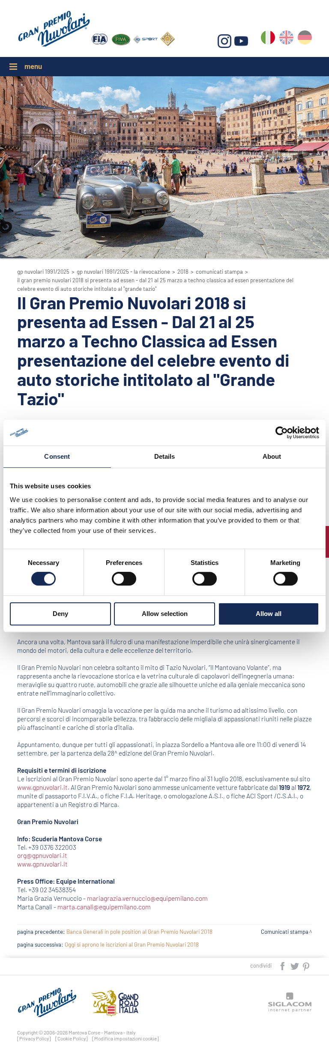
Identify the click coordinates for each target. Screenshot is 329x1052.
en (286, 39)
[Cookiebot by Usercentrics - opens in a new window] (281, 432)
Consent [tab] (57, 456)
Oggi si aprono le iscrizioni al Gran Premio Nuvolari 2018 (132, 944)
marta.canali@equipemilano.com (104, 907)
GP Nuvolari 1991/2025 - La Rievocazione (123, 271)
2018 (182, 271)
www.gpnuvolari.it (42, 787)
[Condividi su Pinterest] (306, 965)
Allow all (268, 613)
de (305, 39)
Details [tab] (164, 456)
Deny (60, 613)
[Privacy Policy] (34, 1038)
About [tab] (272, 456)
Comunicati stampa (219, 271)
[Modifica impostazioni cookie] (125, 1038)
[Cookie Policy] (71, 1038)
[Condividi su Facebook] (283, 965)
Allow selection (165, 613)
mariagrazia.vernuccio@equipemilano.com (147, 898)
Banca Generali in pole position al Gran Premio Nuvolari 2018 (139, 931)
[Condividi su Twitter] (295, 965)
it (268, 39)
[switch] (124, 579)
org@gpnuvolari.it (42, 855)
